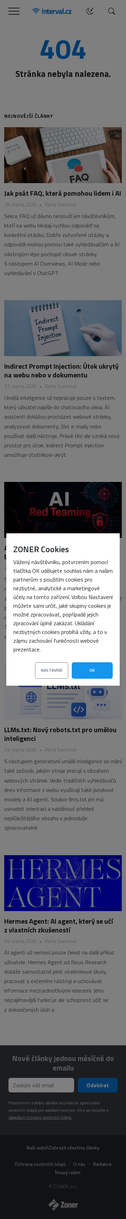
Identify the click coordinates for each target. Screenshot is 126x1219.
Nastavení (51, 670)
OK (92, 670)
